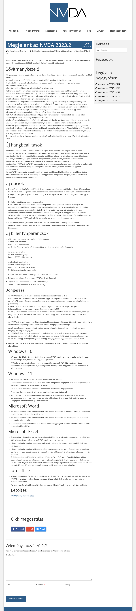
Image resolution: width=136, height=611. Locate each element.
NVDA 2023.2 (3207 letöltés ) (23, 496)
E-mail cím (40, 585)
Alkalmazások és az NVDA (49, 51)
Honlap (67, 585)
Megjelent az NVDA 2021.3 (109, 96)
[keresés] (98, 50)
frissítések (76, 51)
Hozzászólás (10, 555)
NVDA (86, 51)
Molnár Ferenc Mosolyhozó (18, 51)
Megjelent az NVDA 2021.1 (109, 100)
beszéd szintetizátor (65, 51)
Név (9, 585)
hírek (82, 51)
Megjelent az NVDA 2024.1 (109, 88)
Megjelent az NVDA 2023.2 (109, 92)
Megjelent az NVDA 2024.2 (109, 84)
